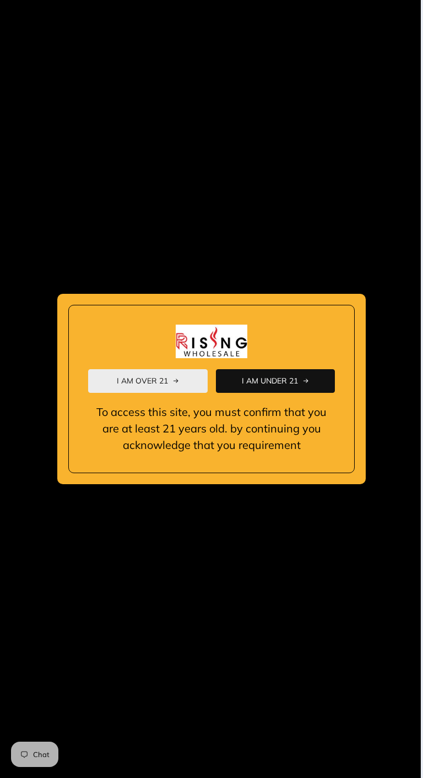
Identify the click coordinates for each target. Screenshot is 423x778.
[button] (148, 381)
